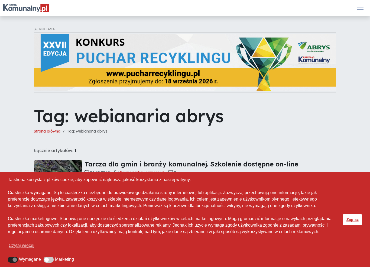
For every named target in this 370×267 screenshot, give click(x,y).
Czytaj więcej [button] (21, 245)
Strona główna (47, 131)
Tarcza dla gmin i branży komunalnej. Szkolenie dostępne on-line (191, 164)
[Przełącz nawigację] (360, 8)
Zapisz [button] (352, 219)
